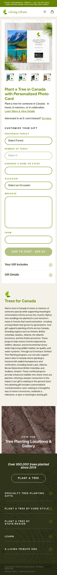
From (8, 233)
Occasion (11, 179)
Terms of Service (27, 572)
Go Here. (47, 118)
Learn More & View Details (20, 111)
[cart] (52, 12)
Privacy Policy (11, 572)
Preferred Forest (17, 134)
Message (11, 194)
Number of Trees (16, 149)
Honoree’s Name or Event (22, 164)
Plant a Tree (28, 478)
